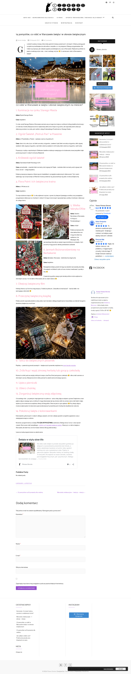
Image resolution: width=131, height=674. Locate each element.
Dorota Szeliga (21, 40)
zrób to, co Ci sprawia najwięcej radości (50, 425)
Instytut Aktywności (103, 314)
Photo (96, 317)
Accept (121, 669)
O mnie (60, 17)
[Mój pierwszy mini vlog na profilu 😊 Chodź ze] (95, 74)
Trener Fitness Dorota (103, 291)
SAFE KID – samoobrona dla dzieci (38, 17)
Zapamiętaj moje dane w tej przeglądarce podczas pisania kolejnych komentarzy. (39, 584)
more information (108, 669)
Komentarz (19, 514)
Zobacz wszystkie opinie (102, 259)
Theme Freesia (69, 671)
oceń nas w (100, 217)
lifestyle (28, 483)
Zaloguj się (19, 652)
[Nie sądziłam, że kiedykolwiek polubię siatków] (95, 61)
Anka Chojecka (101, 221)
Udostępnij (106, 320)
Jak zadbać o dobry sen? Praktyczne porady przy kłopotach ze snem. (23, 638)
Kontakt (79, 23)
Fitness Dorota (51, 671)
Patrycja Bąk (100, 239)
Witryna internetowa (22, 567)
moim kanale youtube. (69, 365)
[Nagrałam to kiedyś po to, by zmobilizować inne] (109, 74)
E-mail (18, 556)
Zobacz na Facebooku (96, 320)
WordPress (85, 671)
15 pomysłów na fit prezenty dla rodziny (29, 492)
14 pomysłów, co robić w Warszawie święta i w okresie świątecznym (25, 624)
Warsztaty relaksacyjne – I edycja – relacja (71, 492)
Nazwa (18, 544)
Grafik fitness (51, 23)
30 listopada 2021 (34, 40)
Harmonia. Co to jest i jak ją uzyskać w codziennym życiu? (24, 612)
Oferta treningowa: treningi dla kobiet (84, 17)
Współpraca (66, 23)
